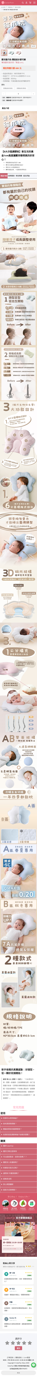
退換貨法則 (7, 1179)
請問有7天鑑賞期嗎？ (11, 1173)
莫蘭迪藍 (6, 88)
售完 (18, 1373)
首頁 (4, 7)
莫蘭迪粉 (19, 88)
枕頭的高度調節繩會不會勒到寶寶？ (16, 1135)
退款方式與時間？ (10, 1190)
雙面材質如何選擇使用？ (12, 1129)
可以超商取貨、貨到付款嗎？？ (15, 1157)
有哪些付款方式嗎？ (10, 1168)
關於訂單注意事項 (10, 1151)
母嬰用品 (10, 7)
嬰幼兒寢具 (18, 7)
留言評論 (26, 176)
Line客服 (27, 1357)
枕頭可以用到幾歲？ (10, 1118)
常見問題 (19, 176)
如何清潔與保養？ (10, 1124)
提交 (18, 1348)
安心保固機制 (8, 1184)
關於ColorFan (8, 1146)
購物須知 (18, 1357)
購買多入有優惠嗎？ (10, 1162)
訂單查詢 (10, 1357)
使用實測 (11, 176)
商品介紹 (4, 176)
